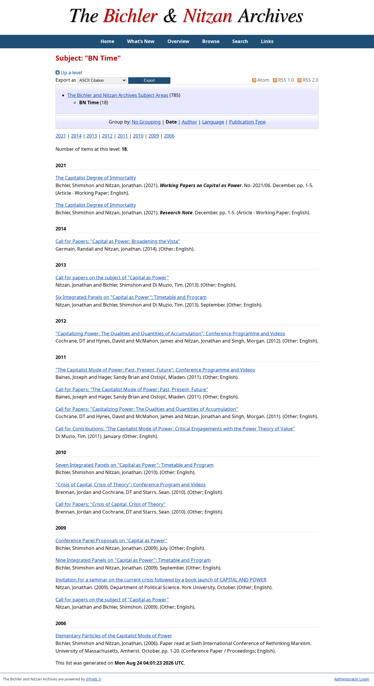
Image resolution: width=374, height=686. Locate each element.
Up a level (71, 72)
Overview (178, 41)
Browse (210, 41)
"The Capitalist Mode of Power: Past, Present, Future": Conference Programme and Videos (155, 370)
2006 (169, 136)
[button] (149, 80)
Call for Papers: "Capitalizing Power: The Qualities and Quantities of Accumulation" (147, 409)
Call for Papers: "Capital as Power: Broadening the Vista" (118, 241)
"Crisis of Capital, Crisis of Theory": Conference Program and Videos (131, 484)
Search (240, 41)
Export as (66, 80)
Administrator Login (351, 679)
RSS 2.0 (310, 80)
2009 (153, 136)
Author (189, 122)
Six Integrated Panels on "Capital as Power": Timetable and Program (131, 297)
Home (107, 41)
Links (267, 41)
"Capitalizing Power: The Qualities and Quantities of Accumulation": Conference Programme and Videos (170, 333)
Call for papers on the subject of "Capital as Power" (112, 277)
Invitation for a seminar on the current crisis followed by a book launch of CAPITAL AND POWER (161, 579)
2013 (91, 136)
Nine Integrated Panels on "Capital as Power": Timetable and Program (133, 560)
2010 (138, 136)
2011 (122, 136)
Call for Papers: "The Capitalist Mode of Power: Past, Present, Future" (132, 389)
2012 (107, 136)
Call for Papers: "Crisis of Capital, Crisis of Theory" (111, 504)
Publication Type (247, 122)
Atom (262, 80)
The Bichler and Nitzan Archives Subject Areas (117, 95)
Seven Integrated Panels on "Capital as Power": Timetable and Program (135, 465)
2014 (76, 136)
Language (213, 122)
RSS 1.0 (285, 80)
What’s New (141, 41)
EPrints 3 (93, 679)
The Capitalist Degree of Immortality (96, 178)
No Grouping (146, 122)
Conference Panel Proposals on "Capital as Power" (111, 540)
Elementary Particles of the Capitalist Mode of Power (114, 635)
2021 (61, 136)
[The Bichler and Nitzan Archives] (187, 31)
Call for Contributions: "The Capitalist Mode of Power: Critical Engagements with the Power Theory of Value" (175, 428)
